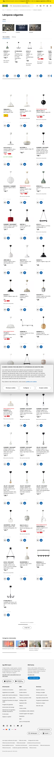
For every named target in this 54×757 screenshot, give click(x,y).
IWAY (20, 719)
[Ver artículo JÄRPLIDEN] (11, 251)
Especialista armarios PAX (42, 697)
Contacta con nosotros (7, 689)
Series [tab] (4, 19)
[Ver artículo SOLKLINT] (43, 286)
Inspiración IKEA (23, 703)
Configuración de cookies (33, 740)
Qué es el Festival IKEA (24, 721)
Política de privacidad (21, 742)
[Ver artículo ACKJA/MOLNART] (27, 360)
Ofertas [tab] (14, 37)
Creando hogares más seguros (26, 713)
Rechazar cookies (10, 388)
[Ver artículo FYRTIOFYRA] (11, 139)
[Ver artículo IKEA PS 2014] (43, 101)
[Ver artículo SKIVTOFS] (27, 251)
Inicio (3, 9)
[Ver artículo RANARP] (41, 45)
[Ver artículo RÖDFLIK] (7, 45)
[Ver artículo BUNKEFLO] (11, 400)
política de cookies (31, 381)
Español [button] (46, 733)
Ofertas (21, 705)
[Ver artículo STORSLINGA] (18, 45)
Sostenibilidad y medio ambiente (26, 711)
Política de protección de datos (8, 742)
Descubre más (31, 674)
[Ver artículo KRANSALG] (43, 553)
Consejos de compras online (8, 697)
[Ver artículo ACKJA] (30, 45)
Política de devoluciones (45, 745)
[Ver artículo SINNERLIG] (43, 323)
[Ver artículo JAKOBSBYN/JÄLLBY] (11, 516)
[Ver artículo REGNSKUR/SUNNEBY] (11, 177)
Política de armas (32, 747)
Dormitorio (16, 9)
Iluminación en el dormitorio (25, 9)
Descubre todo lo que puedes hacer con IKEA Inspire (11, 675)
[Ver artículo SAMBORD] (27, 323)
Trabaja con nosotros (24, 695)
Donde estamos (23, 692)
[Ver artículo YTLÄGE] (11, 323)
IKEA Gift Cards (39, 705)
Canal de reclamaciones (33, 745)
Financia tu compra (40, 703)
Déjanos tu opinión (6, 716)
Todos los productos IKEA (25, 697)
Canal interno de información (21, 745)
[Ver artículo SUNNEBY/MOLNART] (43, 139)
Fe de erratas (5, 714)
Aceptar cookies (43, 388)
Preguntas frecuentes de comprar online (10, 701)
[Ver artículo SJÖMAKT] (27, 286)
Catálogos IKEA (22, 700)
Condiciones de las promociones (33, 742)
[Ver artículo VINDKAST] (11, 360)
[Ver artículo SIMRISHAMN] (43, 516)
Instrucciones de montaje (8, 707)
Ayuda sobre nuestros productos (9, 695)
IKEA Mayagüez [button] (34, 733)
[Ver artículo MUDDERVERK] (27, 553)
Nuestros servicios (40, 689)
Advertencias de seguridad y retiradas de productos (8, 710)
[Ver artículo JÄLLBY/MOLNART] (43, 439)
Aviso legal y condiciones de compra (9, 740)
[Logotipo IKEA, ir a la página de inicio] (5, 6)
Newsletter (21, 716)
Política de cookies (22, 740)
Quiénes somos (22, 689)
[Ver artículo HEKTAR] (27, 216)
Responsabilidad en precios (8, 745)
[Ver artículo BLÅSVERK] (27, 139)
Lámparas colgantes (37, 9)
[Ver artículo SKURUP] (43, 251)
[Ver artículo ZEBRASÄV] (11, 101)
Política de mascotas (6, 747)
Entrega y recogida (40, 692)
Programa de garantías (7, 704)
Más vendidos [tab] (6, 37)
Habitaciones (9, 9)
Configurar (26, 388)
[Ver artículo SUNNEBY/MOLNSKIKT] (11, 216)
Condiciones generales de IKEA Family (20, 747)
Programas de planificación (42, 700)
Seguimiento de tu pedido (8, 692)
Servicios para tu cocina (41, 695)
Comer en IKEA (22, 708)
